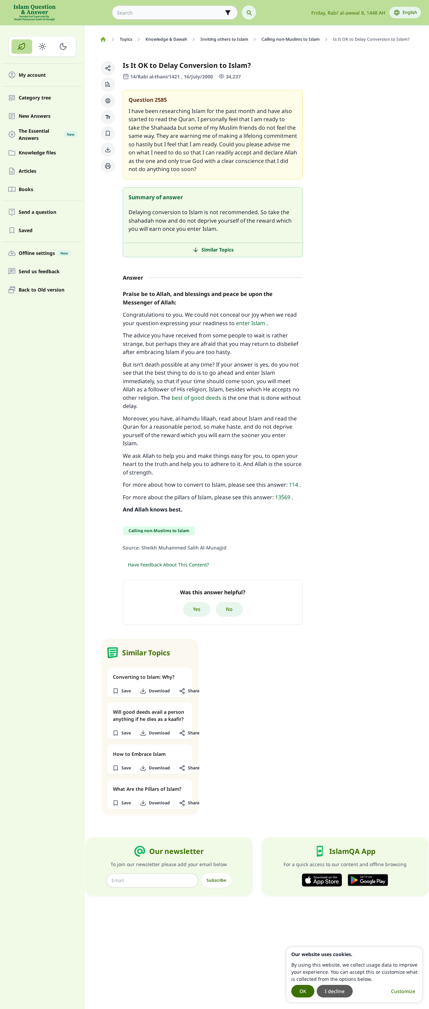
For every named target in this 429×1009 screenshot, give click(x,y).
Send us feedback (39, 271)
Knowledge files (37, 153)
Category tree (35, 98)
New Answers (35, 116)
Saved (26, 230)
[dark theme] (63, 46)
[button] (108, 68)
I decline (335, 991)
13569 (282, 497)
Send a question (37, 212)
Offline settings (43, 253)
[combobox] (170, 12)
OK (302, 991)
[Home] (103, 39)
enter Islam (250, 323)
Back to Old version (41, 290)
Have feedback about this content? (168, 564)
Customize (403, 991)
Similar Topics (217, 249)
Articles (27, 171)
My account (32, 75)
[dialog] (354, 974)
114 (293, 484)
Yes (196, 609)
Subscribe (216, 880)
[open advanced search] (228, 12)
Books (26, 189)
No (229, 609)
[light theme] (42, 46)
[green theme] (22, 46)
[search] (249, 12)
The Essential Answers (46, 134)
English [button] (410, 12)
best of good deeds (196, 397)
